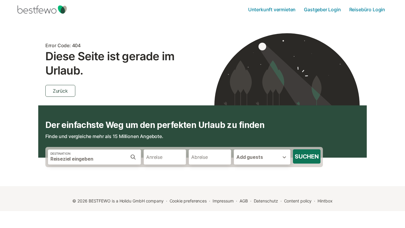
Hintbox (325, 200)
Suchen (307, 156)
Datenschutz (266, 200)
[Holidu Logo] (46, 9)
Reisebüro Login (367, 9)
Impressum (223, 200)
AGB (244, 200)
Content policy (298, 200)
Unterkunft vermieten (272, 9)
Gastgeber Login (322, 9)
